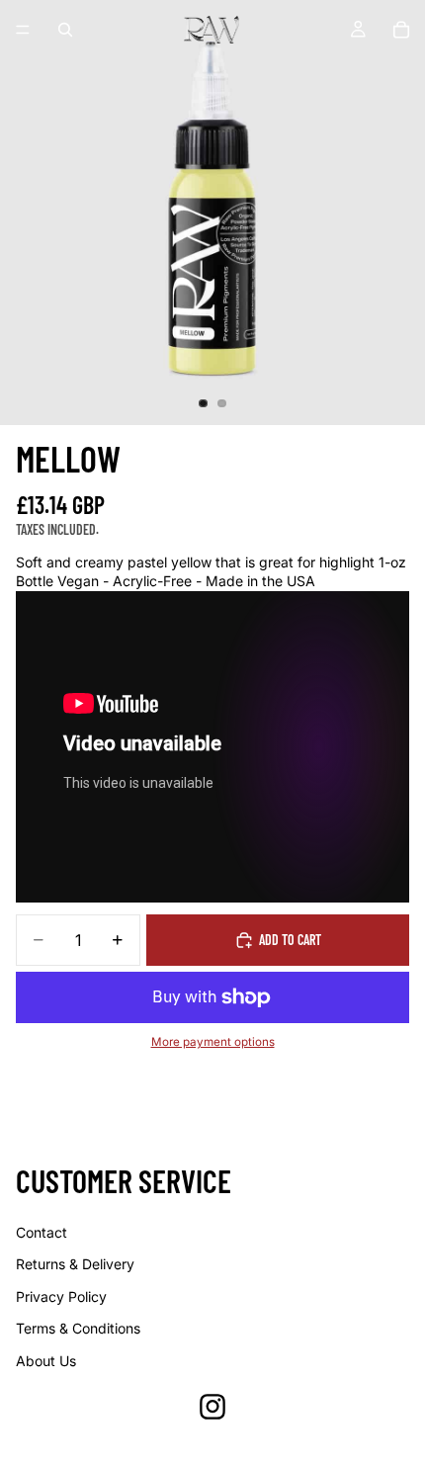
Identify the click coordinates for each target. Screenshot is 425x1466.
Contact (41, 1232)
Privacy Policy (61, 1296)
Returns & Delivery (75, 1263)
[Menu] (22, 29)
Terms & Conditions (78, 1328)
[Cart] (401, 29)
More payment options (213, 1042)
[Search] (65, 29)
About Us (46, 1360)
